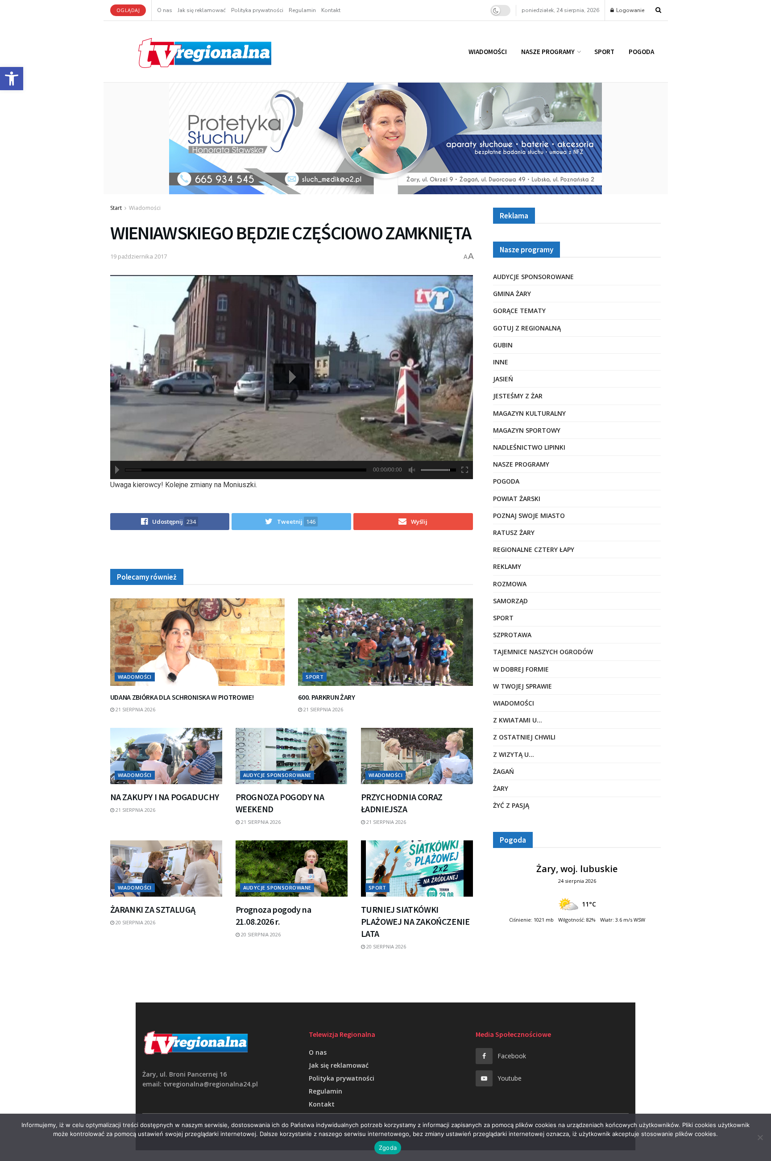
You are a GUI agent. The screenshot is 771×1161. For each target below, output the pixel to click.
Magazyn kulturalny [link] (529, 413)
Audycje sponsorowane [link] (277, 775)
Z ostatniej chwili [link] (524, 737)
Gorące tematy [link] (519, 310)
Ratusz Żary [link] (514, 532)
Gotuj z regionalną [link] (527, 328)
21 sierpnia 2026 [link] (134, 709)
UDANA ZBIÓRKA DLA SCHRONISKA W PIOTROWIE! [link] (182, 697)
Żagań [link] (503, 771)
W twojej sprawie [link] (522, 686)
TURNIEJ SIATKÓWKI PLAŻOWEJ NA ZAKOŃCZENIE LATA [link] (415, 921)
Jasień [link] (503, 379)
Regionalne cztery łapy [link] (533, 549)
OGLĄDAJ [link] (128, 10)
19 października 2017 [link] (138, 256)
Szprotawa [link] (512, 635)
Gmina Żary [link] (512, 293)
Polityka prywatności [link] (257, 10)
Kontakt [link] (330, 10)
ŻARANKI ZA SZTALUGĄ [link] (152, 909)
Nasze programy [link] (548, 51)
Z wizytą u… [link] (513, 754)
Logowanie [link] (629, 10)
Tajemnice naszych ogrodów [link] (543, 651)
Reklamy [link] (507, 566)
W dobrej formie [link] (521, 669)
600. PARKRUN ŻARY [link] (326, 697)
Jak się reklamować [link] (202, 10)
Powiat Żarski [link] (516, 498)
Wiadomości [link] (487, 51)
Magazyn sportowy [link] (526, 430)
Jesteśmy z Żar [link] (518, 396)
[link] (11, 78)
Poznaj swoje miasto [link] (529, 515)
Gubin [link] (503, 345)
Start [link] (116, 208)
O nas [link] (164, 10)
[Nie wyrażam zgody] (759, 1137)
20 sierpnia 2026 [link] (134, 922)
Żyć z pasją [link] (511, 805)
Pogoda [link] (641, 51)
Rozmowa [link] (509, 584)
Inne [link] (500, 362)
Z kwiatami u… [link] (517, 720)
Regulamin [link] (302, 10)
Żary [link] (500, 788)
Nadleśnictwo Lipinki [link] (529, 447)
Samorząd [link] (510, 601)
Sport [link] (604, 51)
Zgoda (388, 1147)
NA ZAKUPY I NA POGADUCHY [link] (164, 796)
